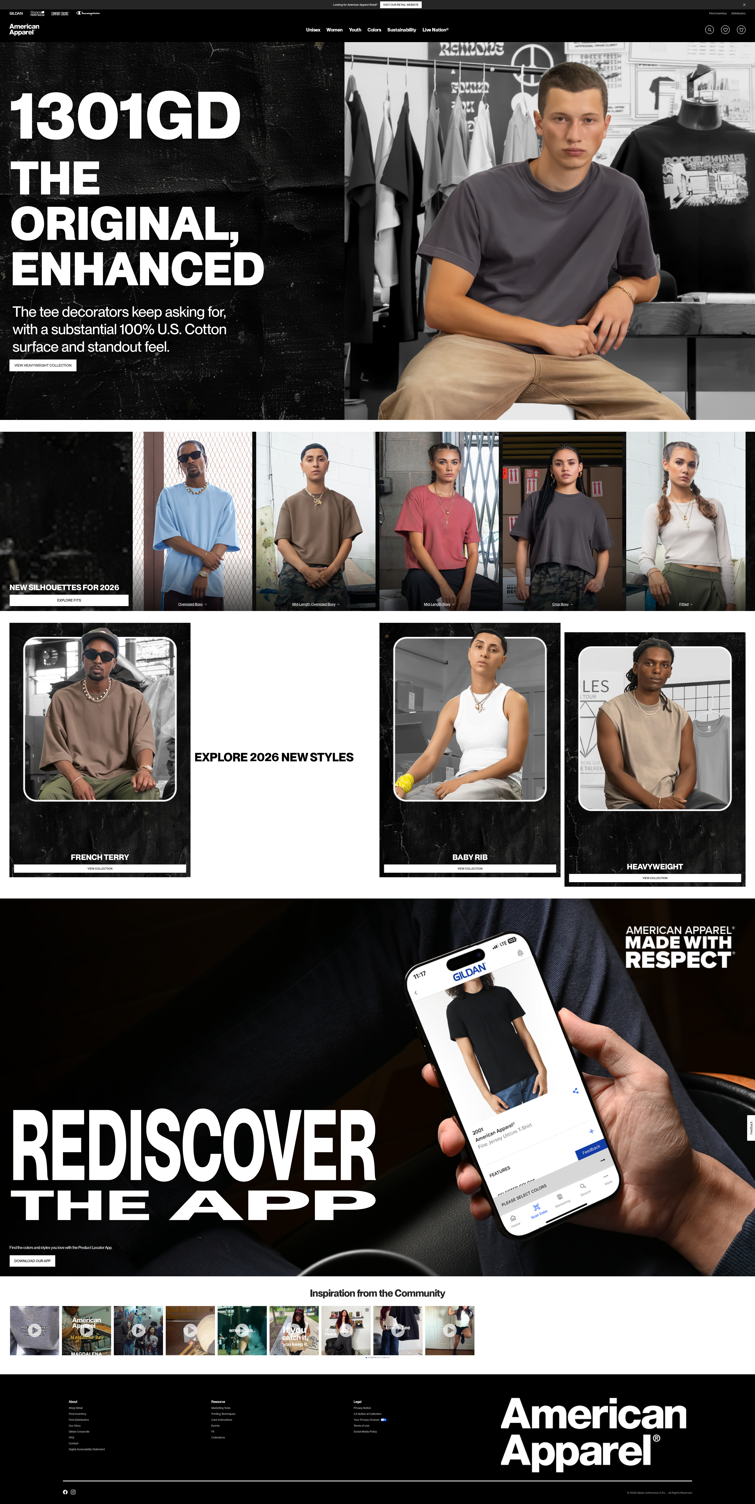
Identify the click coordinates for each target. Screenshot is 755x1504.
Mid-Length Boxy (437, 604)
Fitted (684, 604)
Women (334, 29)
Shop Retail (76, 1408)
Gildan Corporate (79, 1431)
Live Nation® (436, 29)
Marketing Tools (220, 1408)
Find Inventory (718, 13)
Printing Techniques (223, 1413)
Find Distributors (79, 1419)
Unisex (313, 29)
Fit (212, 1431)
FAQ (71, 1437)
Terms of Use (361, 1425)
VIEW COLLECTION (99, 868)
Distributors (738, 13)
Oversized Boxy (190, 604)
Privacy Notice (362, 1408)
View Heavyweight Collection (43, 365)
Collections (218, 1437)
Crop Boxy (560, 604)
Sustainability (401, 29)
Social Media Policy (365, 1431)
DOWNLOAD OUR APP (32, 1261)
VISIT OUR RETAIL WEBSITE (401, 4)
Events (215, 1425)
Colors (374, 29)
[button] (751, 1128)
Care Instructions (221, 1419)
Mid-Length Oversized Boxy (313, 604)
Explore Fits (69, 600)
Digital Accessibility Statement (87, 1449)
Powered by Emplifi (379, 1358)
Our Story (75, 1425)
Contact (73, 1443)
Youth (355, 29)
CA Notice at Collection (367, 1413)
